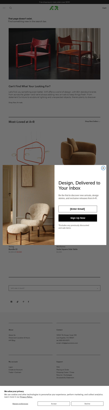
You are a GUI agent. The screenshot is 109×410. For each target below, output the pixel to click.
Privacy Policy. (26, 397)
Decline (87, 404)
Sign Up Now (77, 218)
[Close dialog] (103, 168)
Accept (53, 404)
